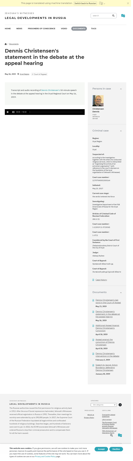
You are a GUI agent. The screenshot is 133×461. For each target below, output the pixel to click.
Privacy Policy (89, 417)
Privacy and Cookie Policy (45, 456)
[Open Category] (120, 405)
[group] (13, 112)
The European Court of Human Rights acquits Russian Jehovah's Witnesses (109, 425)
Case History (101, 280)
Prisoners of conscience (41, 28)
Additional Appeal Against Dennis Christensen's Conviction (107, 328)
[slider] (56, 112)
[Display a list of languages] (102, 3)
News (19, 28)
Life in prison (107, 419)
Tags (93, 28)
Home (8, 28)
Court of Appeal (40, 74)
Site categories (98, 405)
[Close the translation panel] (128, 3)
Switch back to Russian (85, 3)
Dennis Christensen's (50, 90)
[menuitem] (7, 29)
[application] (45, 112)
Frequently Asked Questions (108, 415)
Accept (101, 449)
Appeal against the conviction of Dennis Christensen (105, 342)
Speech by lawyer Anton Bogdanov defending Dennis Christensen (107, 367)
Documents (79, 28)
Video (64, 28)
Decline (116, 449)
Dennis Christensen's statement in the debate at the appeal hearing (108, 314)
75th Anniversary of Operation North (109, 432)
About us (90, 415)
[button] (8, 112)
